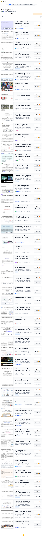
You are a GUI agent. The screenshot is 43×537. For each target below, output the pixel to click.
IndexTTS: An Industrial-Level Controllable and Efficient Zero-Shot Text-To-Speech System (22, 339)
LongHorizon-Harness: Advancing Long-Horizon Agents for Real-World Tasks (23, 175)
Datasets (30, 535)
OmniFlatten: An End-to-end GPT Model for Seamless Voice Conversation (22, 451)
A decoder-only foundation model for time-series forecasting (23, 379)
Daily (2, 13)
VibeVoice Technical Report (21, 400)
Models (26, 535)
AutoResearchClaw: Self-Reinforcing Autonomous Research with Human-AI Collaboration (23, 471)
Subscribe (31, 4)
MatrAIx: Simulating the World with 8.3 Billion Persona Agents (22, 389)
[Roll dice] (41, 17)
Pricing (38, 535)
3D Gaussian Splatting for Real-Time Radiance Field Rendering (22, 104)
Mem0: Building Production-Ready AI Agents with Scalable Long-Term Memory (23, 226)
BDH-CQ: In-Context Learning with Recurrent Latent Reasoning (23, 43)
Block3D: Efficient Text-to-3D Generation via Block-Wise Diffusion (23, 409)
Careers (20, 535)
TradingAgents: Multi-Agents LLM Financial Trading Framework (23, 53)
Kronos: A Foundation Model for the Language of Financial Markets (23, 308)
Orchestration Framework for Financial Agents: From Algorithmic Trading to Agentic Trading (23, 369)
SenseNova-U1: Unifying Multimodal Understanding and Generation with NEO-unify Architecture (22, 196)
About (17, 535)
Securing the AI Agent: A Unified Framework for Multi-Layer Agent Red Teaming (23, 74)
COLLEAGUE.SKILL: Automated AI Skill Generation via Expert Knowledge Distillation (22, 186)
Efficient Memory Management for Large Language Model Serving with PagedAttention (23, 145)
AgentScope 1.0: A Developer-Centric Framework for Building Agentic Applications (22, 114)
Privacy (13, 535)
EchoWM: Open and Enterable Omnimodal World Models (22, 358)
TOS (10, 535)
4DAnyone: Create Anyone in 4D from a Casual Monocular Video (22, 84)
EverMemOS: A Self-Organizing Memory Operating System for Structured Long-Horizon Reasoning (22, 481)
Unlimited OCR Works (20, 267)
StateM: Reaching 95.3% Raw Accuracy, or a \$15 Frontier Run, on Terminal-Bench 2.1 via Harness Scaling (23, 277)
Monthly (9, 13)
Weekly (5, 13)
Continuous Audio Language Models (19, 247)
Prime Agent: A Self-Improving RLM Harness (20, 63)
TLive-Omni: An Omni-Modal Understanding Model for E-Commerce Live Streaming (21, 206)
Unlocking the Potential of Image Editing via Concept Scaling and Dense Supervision (23, 430)
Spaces (34, 535)
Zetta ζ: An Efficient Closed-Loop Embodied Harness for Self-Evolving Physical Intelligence (23, 349)
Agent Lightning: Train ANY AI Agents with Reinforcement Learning (22, 257)
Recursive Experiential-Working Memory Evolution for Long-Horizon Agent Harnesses (22, 419)
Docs (41, 535)
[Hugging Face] (23, 535)
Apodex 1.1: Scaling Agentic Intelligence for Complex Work (22, 33)
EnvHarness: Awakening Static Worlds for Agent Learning (22, 318)
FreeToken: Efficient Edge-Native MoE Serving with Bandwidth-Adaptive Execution (23, 22)
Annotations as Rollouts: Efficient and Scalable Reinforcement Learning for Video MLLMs (23, 298)
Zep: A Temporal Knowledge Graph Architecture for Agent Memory (23, 512)
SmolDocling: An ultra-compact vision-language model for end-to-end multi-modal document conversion (23, 288)
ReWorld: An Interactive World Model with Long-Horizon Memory (23, 522)
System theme (5, 535)
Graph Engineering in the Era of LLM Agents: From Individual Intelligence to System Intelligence (23, 216)
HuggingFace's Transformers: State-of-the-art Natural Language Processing (23, 491)
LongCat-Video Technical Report (22, 165)
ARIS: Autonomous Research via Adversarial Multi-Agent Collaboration (21, 236)
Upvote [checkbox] (38, 22)
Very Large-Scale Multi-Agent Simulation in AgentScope (22, 135)
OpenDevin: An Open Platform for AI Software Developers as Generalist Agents (22, 125)
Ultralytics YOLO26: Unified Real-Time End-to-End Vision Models (23, 501)
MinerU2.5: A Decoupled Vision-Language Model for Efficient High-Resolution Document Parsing (23, 155)
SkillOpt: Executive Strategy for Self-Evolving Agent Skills (22, 461)
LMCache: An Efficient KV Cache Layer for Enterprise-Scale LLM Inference (22, 440)
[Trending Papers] (11, 13)
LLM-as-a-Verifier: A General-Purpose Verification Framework (22, 94)
